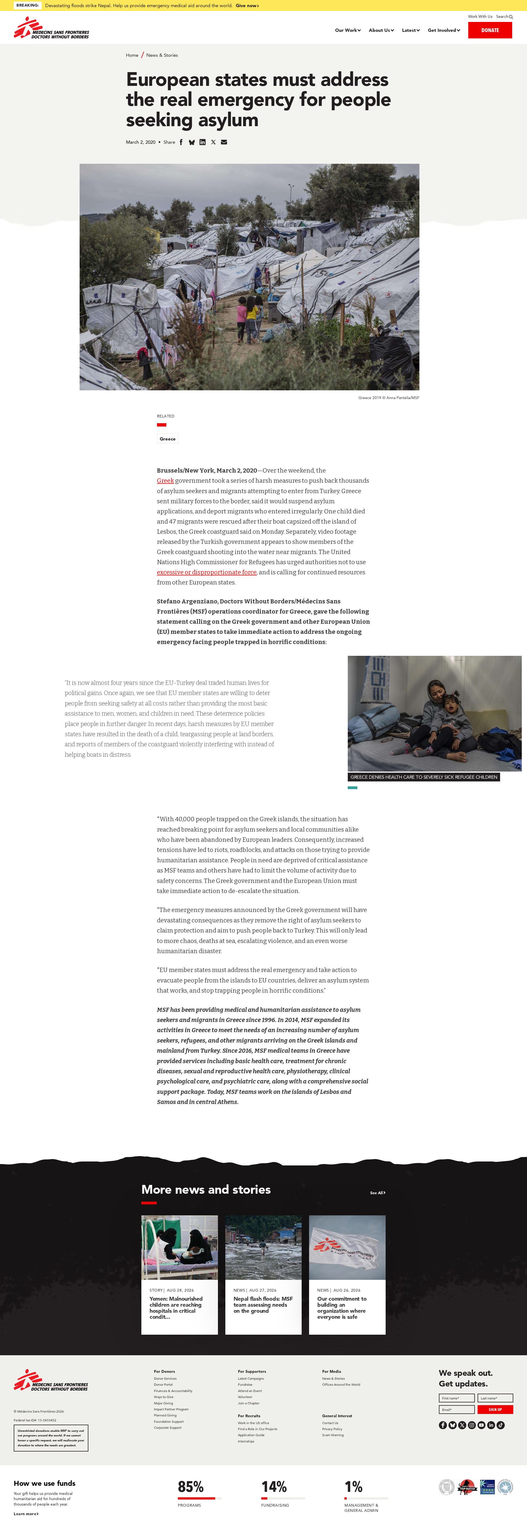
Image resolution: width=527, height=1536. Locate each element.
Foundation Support (169, 1421)
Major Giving (163, 1403)
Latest (409, 30)
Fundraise (245, 1384)
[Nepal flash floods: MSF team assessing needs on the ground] (263, 1275)
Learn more (25, 1513)
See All (376, 1193)
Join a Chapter (248, 1403)
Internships (246, 1441)
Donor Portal (163, 1384)
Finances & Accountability (173, 1391)
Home (132, 55)
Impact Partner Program (171, 1409)
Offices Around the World (341, 1384)
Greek (165, 480)
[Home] (76, 27)
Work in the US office (253, 1423)
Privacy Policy (332, 1429)
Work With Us (480, 16)
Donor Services (165, 1378)
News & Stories (162, 55)
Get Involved (442, 30)
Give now (246, 5)
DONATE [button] (490, 30)
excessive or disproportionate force (207, 572)
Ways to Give (163, 1397)
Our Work (346, 30)
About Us (379, 30)
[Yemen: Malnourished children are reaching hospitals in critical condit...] (179, 1275)
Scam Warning (333, 1435)
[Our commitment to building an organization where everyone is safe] (347, 1275)
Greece (168, 439)
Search (502, 16)
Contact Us (330, 1423)
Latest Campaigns (251, 1378)
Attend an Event (250, 1391)
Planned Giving (165, 1415)
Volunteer (245, 1397)
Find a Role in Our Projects (257, 1429)
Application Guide (251, 1435)
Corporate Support (167, 1427)
